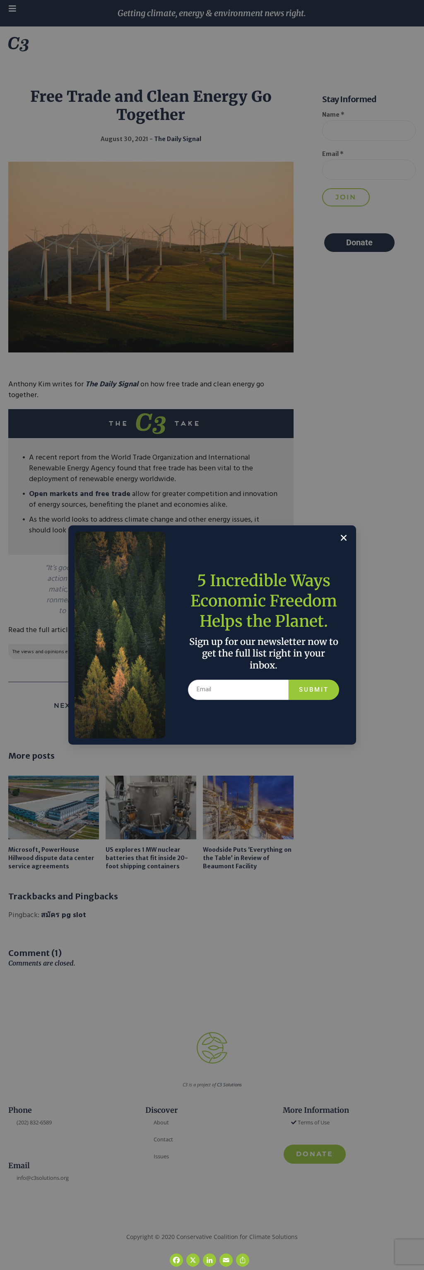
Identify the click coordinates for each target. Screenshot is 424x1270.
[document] (212, 635)
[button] (344, 538)
